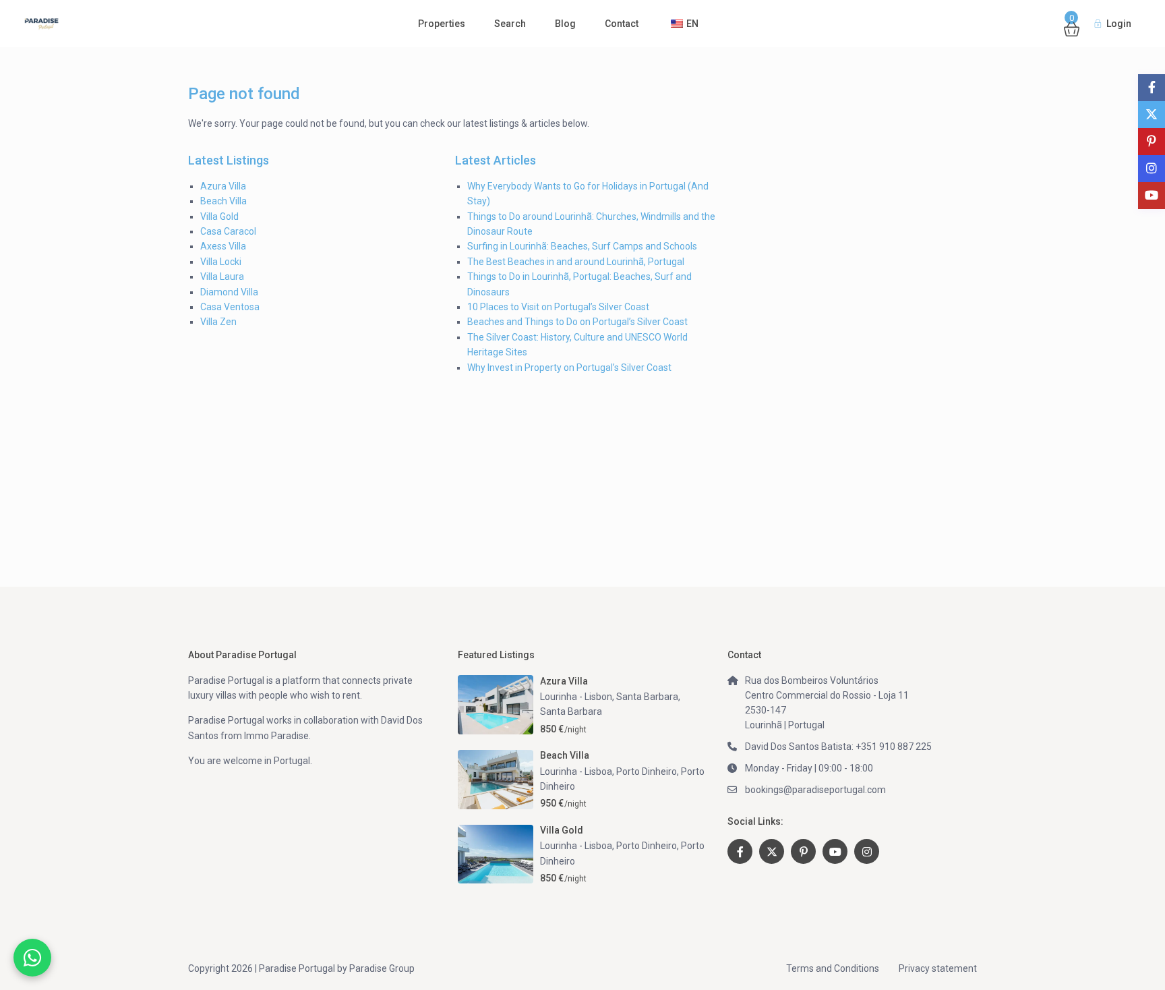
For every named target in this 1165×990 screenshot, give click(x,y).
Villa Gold (219, 216)
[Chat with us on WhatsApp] (32, 958)
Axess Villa (223, 246)
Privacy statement (938, 968)
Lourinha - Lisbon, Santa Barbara (609, 696)
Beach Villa (223, 201)
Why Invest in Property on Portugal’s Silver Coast (569, 367)
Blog (565, 23)
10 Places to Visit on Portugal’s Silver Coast (558, 306)
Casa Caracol (228, 231)
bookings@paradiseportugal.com (815, 789)
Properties (441, 23)
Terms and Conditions (832, 968)
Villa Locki (220, 261)
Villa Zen (218, 321)
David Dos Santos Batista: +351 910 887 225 (838, 746)
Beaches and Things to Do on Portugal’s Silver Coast (577, 321)
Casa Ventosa (230, 306)
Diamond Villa (229, 292)
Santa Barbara (571, 711)
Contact (621, 23)
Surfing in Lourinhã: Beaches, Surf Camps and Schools (582, 246)
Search (510, 23)
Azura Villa (223, 186)
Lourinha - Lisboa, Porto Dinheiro (608, 771)
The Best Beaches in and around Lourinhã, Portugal (575, 261)
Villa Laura (222, 276)
